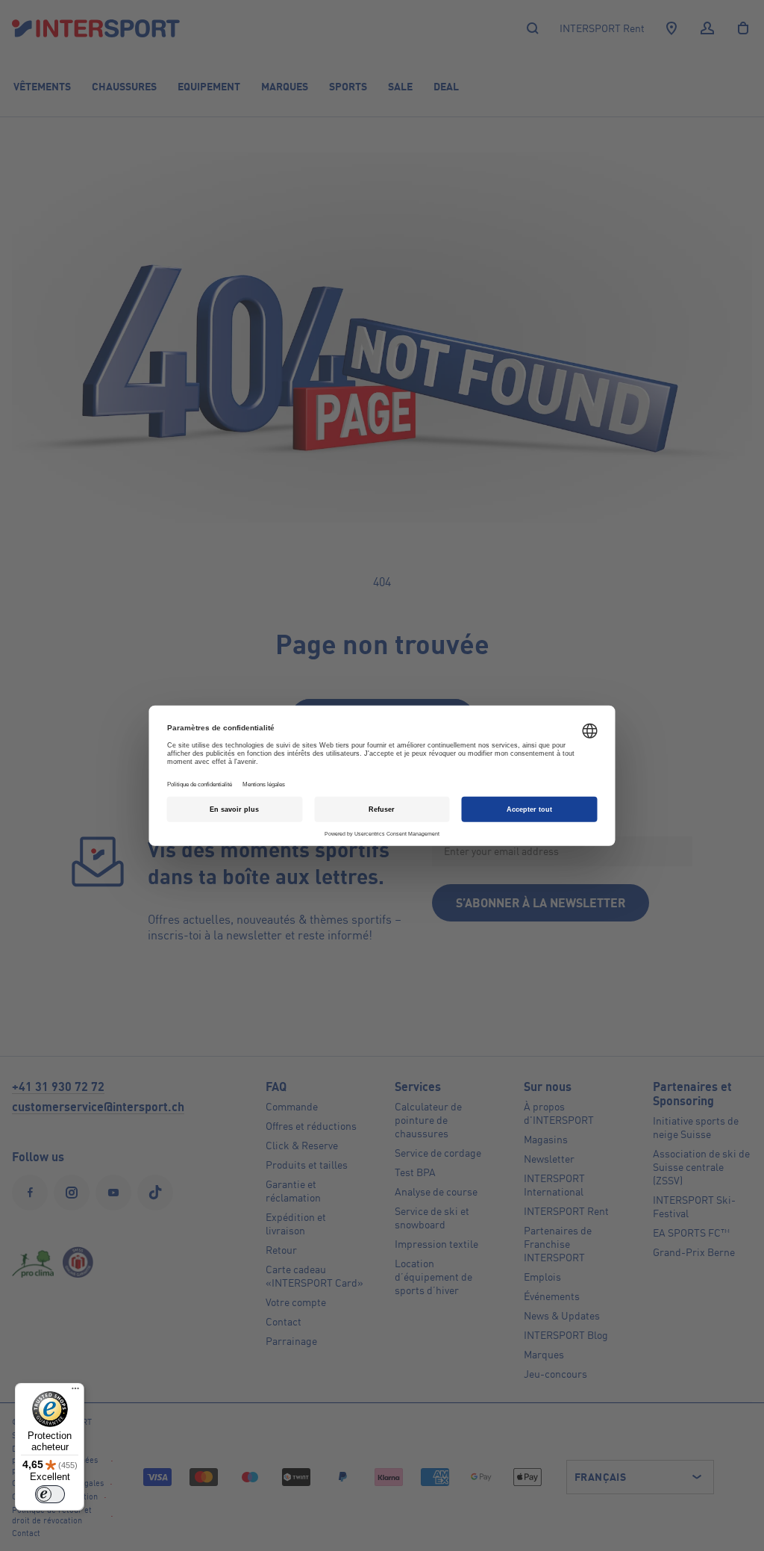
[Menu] (75, 1392)
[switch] (50, 1494)
